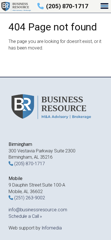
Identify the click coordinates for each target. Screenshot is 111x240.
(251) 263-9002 (29, 197)
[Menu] (105, 6)
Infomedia (52, 228)
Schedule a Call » (25, 216)
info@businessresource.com (38, 209)
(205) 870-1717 (67, 6)
